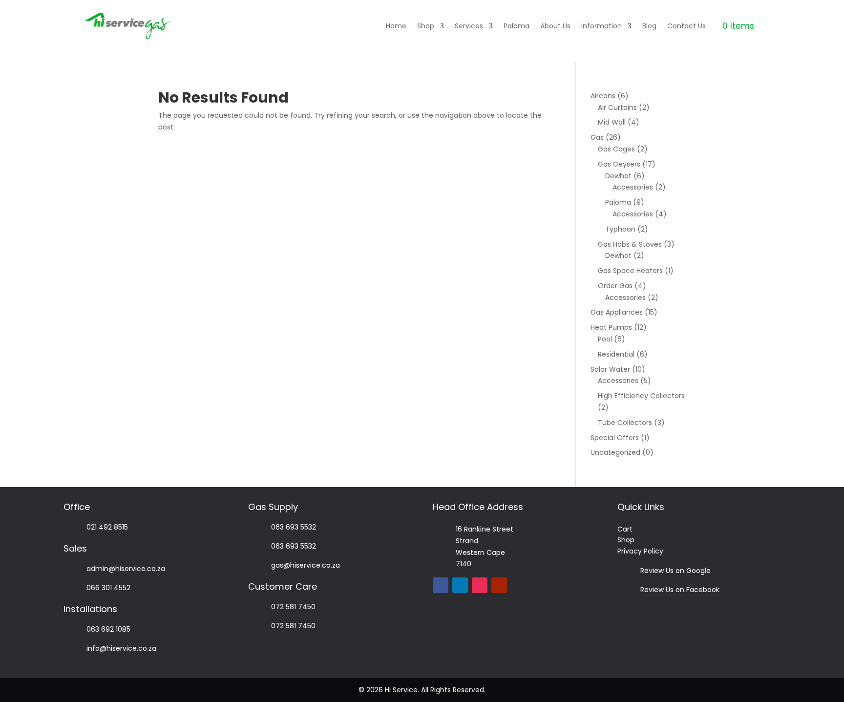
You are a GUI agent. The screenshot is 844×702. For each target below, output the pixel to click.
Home (396, 26)
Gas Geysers (619, 164)
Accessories (632, 187)
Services (469, 26)
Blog (649, 26)
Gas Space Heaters (630, 271)
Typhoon (620, 229)
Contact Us (686, 26)
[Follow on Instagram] (479, 585)
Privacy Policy (640, 551)
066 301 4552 (108, 588)
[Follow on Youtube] (499, 585)
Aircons (603, 96)
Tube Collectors (625, 422)
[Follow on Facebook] (440, 585)
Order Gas (615, 286)
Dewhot (618, 176)
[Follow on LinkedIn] (460, 585)
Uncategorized (615, 452)
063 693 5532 (293, 527)
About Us (555, 26)
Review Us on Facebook (679, 590)
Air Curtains (617, 107)
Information (601, 26)
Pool (605, 339)
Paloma (516, 26)
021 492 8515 (107, 527)
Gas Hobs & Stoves (630, 244)
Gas (597, 137)
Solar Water (610, 369)
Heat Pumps (611, 327)
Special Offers (615, 438)
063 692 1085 (108, 629)
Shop (425, 26)
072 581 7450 (293, 607)
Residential (616, 354)
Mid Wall (612, 122)
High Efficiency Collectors (641, 396)
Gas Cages (616, 149)
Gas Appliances (617, 312)
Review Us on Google (675, 570)
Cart (625, 529)
